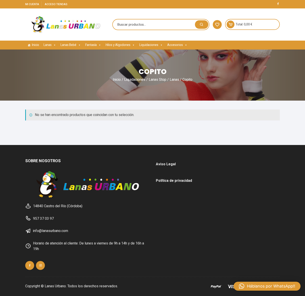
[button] (267, 286)
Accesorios (175, 45)
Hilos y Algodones (118, 45)
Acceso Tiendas (56, 4)
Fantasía (91, 45)
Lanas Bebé (68, 45)
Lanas (48, 45)
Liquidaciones (148, 45)
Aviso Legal (166, 164)
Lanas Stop (157, 79)
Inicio (35, 45)
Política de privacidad (174, 180)
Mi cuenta (32, 4)
